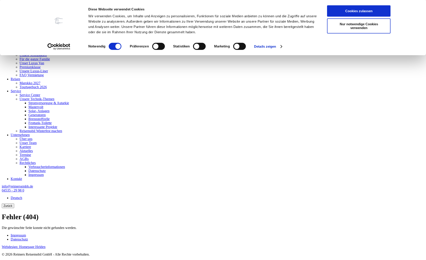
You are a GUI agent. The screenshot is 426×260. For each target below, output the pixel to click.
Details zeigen (265, 46)
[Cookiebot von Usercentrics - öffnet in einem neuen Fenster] (58, 46)
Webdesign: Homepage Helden (23, 247)
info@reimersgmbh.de (17, 186)
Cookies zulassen (359, 11)
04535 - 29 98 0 (13, 190)
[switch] (158, 46)
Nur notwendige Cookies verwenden (359, 26)
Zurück (8, 205)
